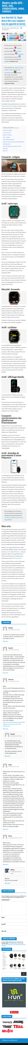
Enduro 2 (17, 552)
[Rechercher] (24, 974)
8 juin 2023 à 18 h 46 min (16, 736)
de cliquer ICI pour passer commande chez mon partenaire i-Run (13, 70)
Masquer (17, 127)
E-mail (3, 924)
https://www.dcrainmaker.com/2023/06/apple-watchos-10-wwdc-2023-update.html (14, 724)
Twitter (6, 59)
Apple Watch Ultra (7, 106)
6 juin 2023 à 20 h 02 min (14, 629)
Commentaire (5, 899)
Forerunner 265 (17, 558)
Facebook (18, 51)
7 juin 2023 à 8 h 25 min (13, 649)
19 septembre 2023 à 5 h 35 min (15, 837)
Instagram (20, 54)
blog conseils (10, 28)
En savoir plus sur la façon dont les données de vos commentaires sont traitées (13, 945)
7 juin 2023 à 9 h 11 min (13, 766)
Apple (5, 28)
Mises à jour (16, 28)
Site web (3, 931)
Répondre (5, 641)
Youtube (19, 48)
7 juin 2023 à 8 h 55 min (13, 681)
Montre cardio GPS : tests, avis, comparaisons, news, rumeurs (13, 7)
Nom (3, 917)
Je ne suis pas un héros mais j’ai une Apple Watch (13, 517)
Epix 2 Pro (8, 552)
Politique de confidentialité (9, 1040)
